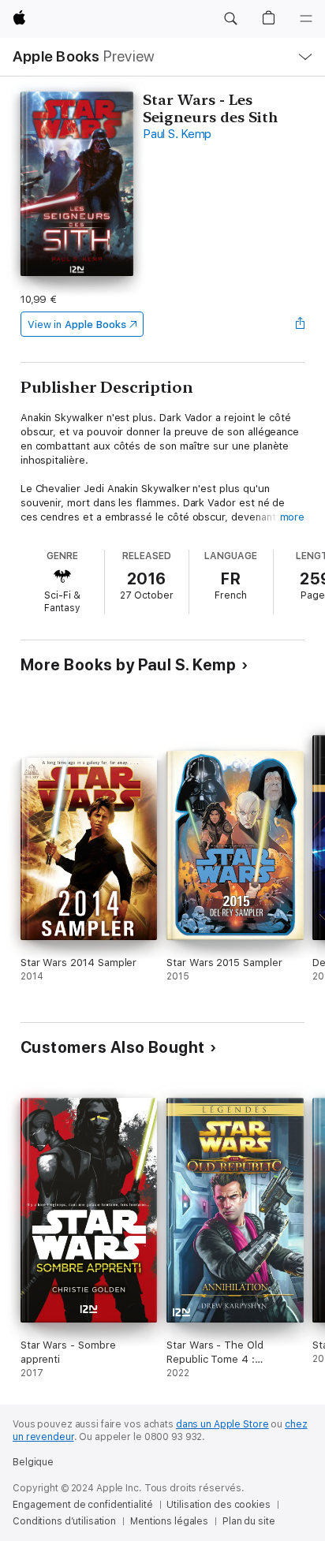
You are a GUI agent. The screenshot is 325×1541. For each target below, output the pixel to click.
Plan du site (248, 1521)
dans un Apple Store (222, 1424)
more (292, 517)
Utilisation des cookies (218, 1504)
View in (77, 324)
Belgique (33, 1462)
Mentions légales (169, 1521)
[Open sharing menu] (299, 324)
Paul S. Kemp (177, 134)
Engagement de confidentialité (83, 1504)
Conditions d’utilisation (64, 1521)
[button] (230, 19)
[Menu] (306, 19)
